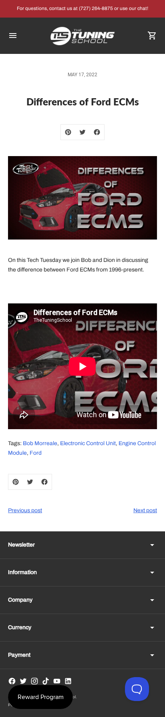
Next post (145, 510)
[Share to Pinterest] (68, 132)
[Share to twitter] (82, 132)
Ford (36, 453)
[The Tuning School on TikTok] (46, 681)
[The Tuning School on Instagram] (34, 681)
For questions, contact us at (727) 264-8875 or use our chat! (82, 8)
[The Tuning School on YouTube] (57, 681)
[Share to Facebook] (97, 132)
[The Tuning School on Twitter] (23, 681)
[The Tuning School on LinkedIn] (68, 681)
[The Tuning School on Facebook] (12, 681)
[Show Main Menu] (13, 35)
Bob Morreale (40, 443)
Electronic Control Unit (88, 443)
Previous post (25, 510)
